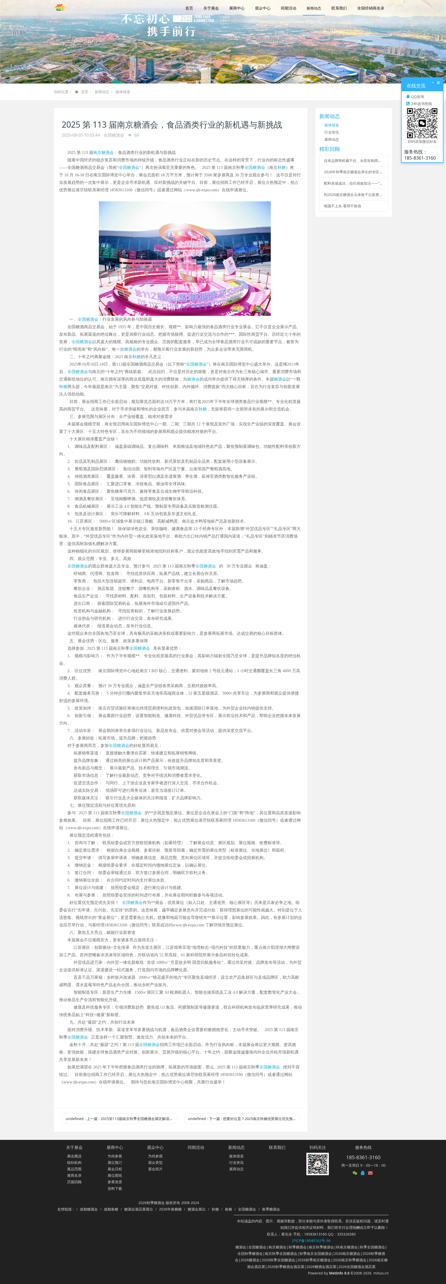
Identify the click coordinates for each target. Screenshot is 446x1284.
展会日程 (115, 1168)
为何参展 (115, 1156)
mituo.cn (381, 1273)
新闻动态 (102, 91)
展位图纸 (115, 1175)
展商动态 (331, 139)
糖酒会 (130, 349)
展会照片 (155, 1168)
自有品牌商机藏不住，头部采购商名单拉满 (354, 160)
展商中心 (115, 1147)
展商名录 (74, 1175)
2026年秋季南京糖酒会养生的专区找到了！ (354, 171)
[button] (22, 42)
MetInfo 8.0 (339, 1273)
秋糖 (281, 167)
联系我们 (277, 1147)
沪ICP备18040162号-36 (311, 1240)
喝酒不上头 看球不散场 (342, 205)
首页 (189, 8)
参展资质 (115, 1181)
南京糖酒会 (103, 152)
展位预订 (115, 1162)
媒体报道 (123, 91)
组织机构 (74, 1162)
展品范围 (74, 1168)
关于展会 (74, 1147)
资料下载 (115, 1188)
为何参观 (155, 1156)
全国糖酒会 (129, 167)
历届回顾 (74, 1181)
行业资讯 (331, 132)
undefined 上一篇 (121, 1118)
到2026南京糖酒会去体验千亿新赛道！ (354, 194)
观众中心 (155, 1147)
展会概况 (74, 1156)
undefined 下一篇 (244, 1118)
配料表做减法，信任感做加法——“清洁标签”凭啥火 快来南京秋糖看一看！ (354, 183)
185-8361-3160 (363, 1157)
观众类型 (155, 1162)
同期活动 (196, 1147)
